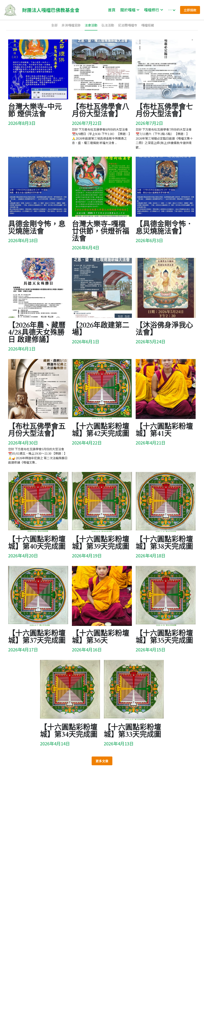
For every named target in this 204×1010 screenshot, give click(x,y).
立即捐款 (190, 10)
